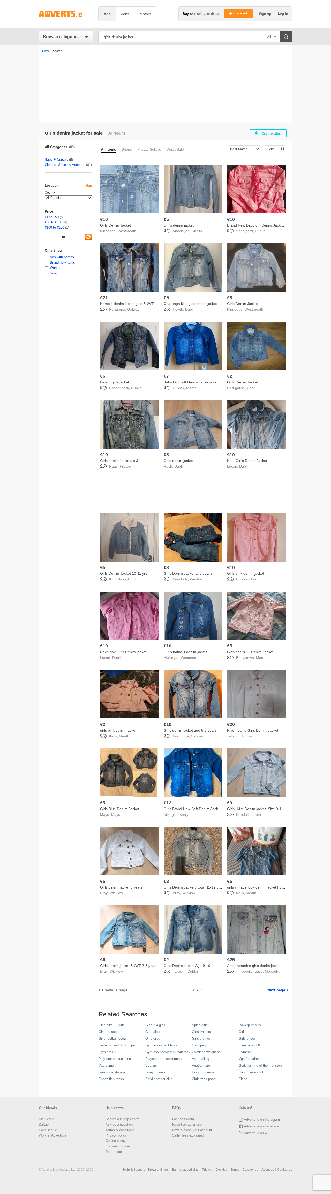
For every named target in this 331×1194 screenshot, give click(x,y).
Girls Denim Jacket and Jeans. (189, 573)
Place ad (240, 13)
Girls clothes (201, 1038)
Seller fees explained (188, 1135)
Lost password (183, 1119)
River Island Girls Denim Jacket (252, 730)
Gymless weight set (207, 1052)
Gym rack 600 (249, 1045)
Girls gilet (152, 1038)
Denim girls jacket (114, 382)
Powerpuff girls (250, 1025)
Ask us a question (119, 1124)
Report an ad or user (187, 1124)
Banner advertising (185, 1169)
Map (88, 185)
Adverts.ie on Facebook (262, 1126)
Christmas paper (204, 1079)
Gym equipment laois (161, 1045)
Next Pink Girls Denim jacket (123, 652)
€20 (231, 724)
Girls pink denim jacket (245, 573)
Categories (250, 1169)
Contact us (284, 1169)
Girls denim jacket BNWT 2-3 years (128, 966)
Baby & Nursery (57, 160)
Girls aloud (153, 1032)
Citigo (243, 1079)
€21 (104, 297)
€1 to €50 (52, 217)
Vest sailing (200, 1059)
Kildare (125, 466)
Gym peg (199, 1045)
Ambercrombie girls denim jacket (254, 966)
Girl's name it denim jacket (185, 652)
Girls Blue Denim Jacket (119, 809)
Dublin (197, 231)
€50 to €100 (53, 222)
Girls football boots (113, 1038)
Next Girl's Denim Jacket (247, 460)
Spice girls (200, 1025)
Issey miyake (155, 1072)
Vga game (106, 1065)
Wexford (197, 579)
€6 (102, 376)
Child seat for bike (158, 1079)
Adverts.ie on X (255, 1133)
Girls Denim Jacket (115, 225)
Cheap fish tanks (111, 1079)
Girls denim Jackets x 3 (119, 460)
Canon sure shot (251, 1072)
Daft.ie (44, 1124)
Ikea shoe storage (112, 1072)
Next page (276, 990)
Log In (283, 14)
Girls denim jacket (178, 460)
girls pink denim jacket (118, 730)
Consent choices (118, 1146)
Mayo (115, 814)
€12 (167, 802)
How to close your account (192, 1130)
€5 (166, 219)
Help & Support (134, 1169)
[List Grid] (273, 149)
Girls (242, 1032)
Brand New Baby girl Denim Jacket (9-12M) (262, 225)
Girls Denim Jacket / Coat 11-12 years (195, 887)
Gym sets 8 (107, 1052)
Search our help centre (122, 1119)
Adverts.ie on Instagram (262, 1120)
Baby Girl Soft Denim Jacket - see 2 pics (196, 382)
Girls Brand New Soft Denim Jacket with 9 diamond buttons (212, 809)
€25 (231, 959)
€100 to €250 (54, 227)
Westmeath (127, 231)
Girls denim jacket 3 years (121, 887)
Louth (255, 579)
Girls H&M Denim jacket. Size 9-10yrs (257, 809)
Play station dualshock (116, 1059)
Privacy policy (116, 1135)
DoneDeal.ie (48, 1130)
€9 (229, 802)
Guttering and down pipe (117, 1045)
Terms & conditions (120, 1130)
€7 (166, 376)
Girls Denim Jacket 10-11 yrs (123, 573)
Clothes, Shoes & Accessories (65, 165)
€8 (229, 297)
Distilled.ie (46, 1119)
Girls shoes (247, 1038)
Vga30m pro (201, 1065)
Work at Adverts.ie (52, 1135)
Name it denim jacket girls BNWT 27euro (133, 304)
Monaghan (273, 971)
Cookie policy (116, 1141)
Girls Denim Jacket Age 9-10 (187, 966)
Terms (235, 1169)
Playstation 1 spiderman (163, 1059)
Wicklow (116, 893)
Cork (251, 388)
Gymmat (245, 1052)
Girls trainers (201, 1032)
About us (267, 1169)
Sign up (265, 14)
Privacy (207, 1169)
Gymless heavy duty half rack (167, 1052)
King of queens (203, 1072)
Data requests (116, 1152)
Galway (133, 309)
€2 (229, 376)
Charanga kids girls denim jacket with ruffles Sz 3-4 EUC (210, 304)
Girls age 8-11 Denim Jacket (250, 652)
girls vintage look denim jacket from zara (260, 887)
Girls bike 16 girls (112, 1025)
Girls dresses (108, 1032)
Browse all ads (158, 1169)
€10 (104, 219)
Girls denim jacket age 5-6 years (190, 730)
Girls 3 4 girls (155, 1025)
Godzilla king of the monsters (261, 1065)
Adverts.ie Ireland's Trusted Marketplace (66, 14)
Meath (191, 388)
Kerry (183, 814)
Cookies (221, 1169)
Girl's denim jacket (179, 225)
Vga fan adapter (250, 1059)
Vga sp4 (151, 1065)
